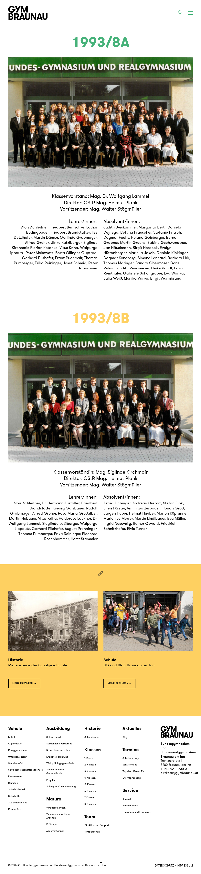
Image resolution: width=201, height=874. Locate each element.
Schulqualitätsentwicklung (61, 786)
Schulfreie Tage (131, 758)
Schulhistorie (91, 737)
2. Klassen (90, 764)
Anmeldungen (130, 805)
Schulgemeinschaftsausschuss (25, 770)
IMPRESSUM (185, 865)
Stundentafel (15, 763)
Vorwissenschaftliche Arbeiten (58, 816)
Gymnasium (15, 743)
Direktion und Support (96, 825)
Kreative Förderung (57, 757)
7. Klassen (89, 797)
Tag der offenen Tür (133, 771)
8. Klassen (90, 804)
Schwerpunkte (54, 737)
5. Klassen (90, 784)
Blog (125, 737)
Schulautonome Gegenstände (55, 771)
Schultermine (129, 764)
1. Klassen (89, 758)
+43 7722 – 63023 (175, 769)
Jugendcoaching (17, 802)
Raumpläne (14, 809)
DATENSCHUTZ (164, 865)
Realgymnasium (17, 750)
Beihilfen (13, 783)
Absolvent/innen (55, 831)
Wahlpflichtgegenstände (60, 763)
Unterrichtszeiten (17, 757)
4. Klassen (90, 778)
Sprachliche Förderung (59, 743)
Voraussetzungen (56, 808)
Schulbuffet (14, 796)
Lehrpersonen (92, 832)
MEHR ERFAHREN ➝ (24, 683)
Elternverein (15, 776)
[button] (190, 13)
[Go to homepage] (28, 13)
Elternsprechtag (131, 778)
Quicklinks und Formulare (136, 812)
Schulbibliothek (16, 789)
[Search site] (180, 13)
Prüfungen (52, 824)
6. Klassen (90, 791)
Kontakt (126, 799)
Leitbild (12, 737)
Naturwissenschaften (58, 750)
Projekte (51, 780)
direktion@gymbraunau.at (179, 773)
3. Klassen (90, 771)
